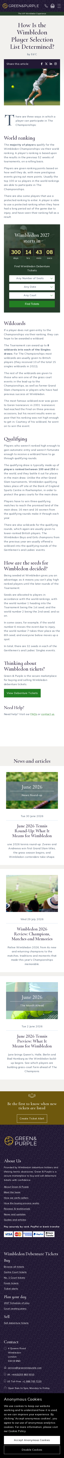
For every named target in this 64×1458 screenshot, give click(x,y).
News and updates (15, 1214)
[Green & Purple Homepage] (21, 6)
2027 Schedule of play (16, 1303)
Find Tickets (32, 304)
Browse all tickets (14, 1266)
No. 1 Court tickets (14, 1277)
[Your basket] (52, 5)
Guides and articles (15, 1219)
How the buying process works (21, 1203)
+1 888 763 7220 (32, 1381)
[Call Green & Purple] (46, 5)
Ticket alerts (11, 1288)
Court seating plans (15, 1308)
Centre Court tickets (15, 1272)
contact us (47, 714)
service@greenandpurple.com (25, 1367)
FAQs (33, 714)
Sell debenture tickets (16, 1323)
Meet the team (12, 1192)
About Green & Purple (16, 1186)
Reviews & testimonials (17, 1208)
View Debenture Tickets (22, 693)
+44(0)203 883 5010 (22, 1374)
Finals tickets (11, 1283)
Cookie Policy (17, 1431)
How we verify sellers (16, 1197)
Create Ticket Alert (32, 1118)
